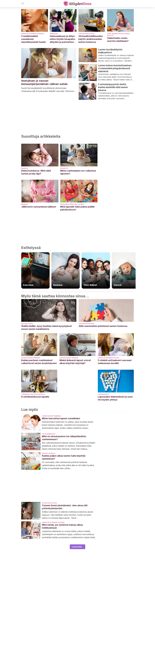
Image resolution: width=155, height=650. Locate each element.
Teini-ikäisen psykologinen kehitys (118, 34)
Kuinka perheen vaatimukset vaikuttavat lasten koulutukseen (39, 362)
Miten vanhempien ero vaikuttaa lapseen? (78, 172)
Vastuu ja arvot (48, 453)
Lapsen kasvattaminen (30, 358)
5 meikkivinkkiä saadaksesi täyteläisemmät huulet (33, 39)
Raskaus (24, 168)
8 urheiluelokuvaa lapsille (35, 396)
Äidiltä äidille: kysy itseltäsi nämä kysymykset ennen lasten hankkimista (46, 327)
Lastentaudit (103, 394)
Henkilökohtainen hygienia (32, 34)
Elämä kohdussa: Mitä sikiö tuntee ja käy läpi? (36, 172)
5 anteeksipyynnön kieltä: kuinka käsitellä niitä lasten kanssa (113, 87)
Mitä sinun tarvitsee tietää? (72, 204)
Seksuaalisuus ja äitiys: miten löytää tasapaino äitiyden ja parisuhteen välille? (62, 39)
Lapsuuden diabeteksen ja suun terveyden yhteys (115, 398)
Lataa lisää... (77, 547)
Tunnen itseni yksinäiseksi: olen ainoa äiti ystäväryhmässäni (64, 507)
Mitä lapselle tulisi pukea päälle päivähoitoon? (77, 208)
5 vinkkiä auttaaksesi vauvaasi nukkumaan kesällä (115, 362)
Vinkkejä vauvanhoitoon (108, 358)
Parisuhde (54, 34)
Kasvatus (64, 168)
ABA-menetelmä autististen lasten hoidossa (103, 326)
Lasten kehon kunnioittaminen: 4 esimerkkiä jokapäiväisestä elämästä (115, 68)
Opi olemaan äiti (48, 434)
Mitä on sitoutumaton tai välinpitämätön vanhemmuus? (64, 438)
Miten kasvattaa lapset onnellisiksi (61, 418)
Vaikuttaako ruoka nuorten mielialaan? (118, 39)
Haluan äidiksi (27, 323)
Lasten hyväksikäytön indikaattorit (110, 51)
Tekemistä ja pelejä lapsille (33, 394)
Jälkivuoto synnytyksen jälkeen (38, 206)
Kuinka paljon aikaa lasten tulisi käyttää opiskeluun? (63, 457)
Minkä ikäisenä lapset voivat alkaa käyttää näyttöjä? (75, 362)
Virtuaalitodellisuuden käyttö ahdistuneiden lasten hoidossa (90, 39)
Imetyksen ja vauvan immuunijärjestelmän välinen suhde (44, 82)
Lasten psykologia (86, 34)
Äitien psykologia (49, 503)
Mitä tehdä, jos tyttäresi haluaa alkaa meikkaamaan (62, 526)
